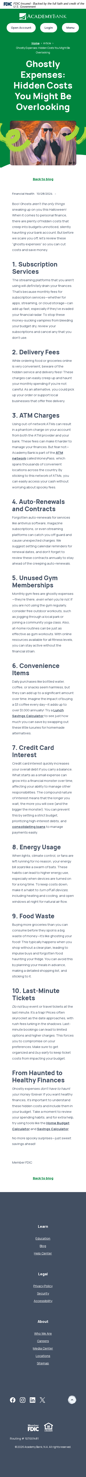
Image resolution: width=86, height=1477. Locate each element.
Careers (43, 1341)
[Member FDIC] (33, 1427)
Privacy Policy (42, 1286)
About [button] (43, 1321)
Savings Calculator (53, 1129)
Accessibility (43, 1301)
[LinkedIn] (32, 1399)
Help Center (43, 1253)
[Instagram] (22, 1399)
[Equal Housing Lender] (48, 1427)
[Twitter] (42, 1399)
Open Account (19, 27)
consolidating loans (28, 826)
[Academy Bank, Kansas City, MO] (43, 16)
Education (43, 1238)
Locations (43, 1356)
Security (43, 1293)
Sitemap (43, 1363)
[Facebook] (12, 1399)
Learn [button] (43, 1226)
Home (35, 43)
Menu (70, 28)
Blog (43, 1246)
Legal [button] (43, 1274)
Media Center (43, 1348)
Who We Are (43, 1333)
